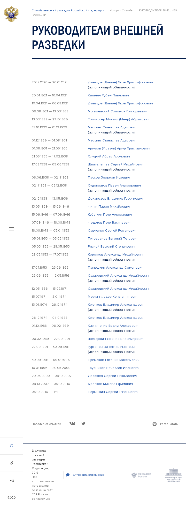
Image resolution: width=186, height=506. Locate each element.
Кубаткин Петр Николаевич (110, 214)
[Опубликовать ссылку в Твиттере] (83, 423)
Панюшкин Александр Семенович (115, 267)
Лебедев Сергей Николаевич (112, 376)
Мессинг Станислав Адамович (112, 127)
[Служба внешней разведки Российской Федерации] (11, 14)
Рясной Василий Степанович (111, 246)
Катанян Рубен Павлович (108, 95)
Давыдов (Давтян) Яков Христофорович (120, 82)
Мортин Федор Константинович (113, 297)
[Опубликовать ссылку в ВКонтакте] (73, 423)
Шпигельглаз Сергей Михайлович (116, 164)
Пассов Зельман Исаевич (109, 177)
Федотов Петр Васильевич (110, 222)
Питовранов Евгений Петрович (113, 238)
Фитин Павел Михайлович (109, 206)
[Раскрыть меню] (11, 229)
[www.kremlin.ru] (141, 475)
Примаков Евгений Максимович (114, 360)
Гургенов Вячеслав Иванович (112, 347)
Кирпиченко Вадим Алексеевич (114, 326)
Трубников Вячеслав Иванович (113, 368)
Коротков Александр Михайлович (115, 254)
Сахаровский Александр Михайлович (118, 275)
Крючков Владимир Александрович (117, 305)
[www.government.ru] (173, 475)
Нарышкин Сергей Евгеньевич (113, 392)
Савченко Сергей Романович (112, 230)
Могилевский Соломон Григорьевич (117, 111)
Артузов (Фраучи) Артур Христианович (119, 148)
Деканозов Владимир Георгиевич (115, 198)
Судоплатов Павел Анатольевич (114, 185)
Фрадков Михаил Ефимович (110, 384)
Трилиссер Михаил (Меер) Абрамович (118, 119)
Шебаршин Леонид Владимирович (116, 339)
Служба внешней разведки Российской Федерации (68, 10)
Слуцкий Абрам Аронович (109, 156)
